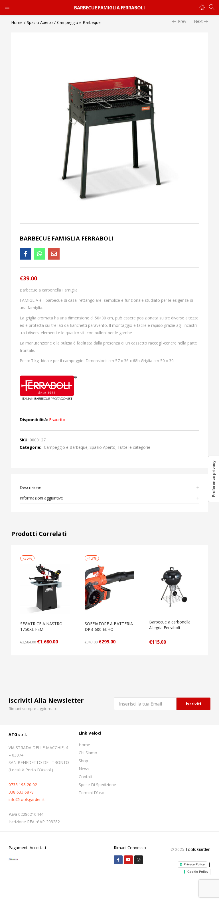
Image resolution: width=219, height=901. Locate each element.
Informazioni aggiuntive (41, 498)
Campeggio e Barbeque (79, 22)
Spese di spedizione (97, 784)
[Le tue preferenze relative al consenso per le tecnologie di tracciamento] (213, 479)
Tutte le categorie (133, 447)
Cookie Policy (197, 872)
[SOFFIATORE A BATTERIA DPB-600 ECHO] (109, 588)
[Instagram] (138, 859)
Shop (83, 760)
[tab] (109, 487)
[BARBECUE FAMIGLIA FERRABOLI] (25, 254)
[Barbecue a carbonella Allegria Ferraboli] (174, 587)
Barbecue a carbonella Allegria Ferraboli (169, 624)
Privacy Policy (194, 864)
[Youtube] (128, 859)
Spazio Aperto (40, 22)
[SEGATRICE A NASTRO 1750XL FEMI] (45, 588)
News (84, 768)
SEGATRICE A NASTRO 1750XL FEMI (41, 626)
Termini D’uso (91, 792)
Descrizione (30, 487)
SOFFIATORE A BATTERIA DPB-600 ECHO (109, 626)
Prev (182, 21)
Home (17, 22)
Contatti (86, 776)
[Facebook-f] (118, 859)
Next (198, 21)
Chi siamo (88, 752)
